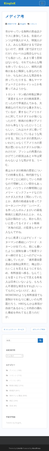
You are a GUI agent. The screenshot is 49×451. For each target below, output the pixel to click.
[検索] (40, 340)
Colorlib (19, 448)
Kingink (23, 24)
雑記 (11, 400)
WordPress (36, 448)
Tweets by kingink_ (14, 422)
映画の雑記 (14, 385)
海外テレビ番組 (15, 395)
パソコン (13, 380)
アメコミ (13, 370)
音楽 (11, 405)
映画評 (12, 390)
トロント (33, 24)
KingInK (10, 3)
